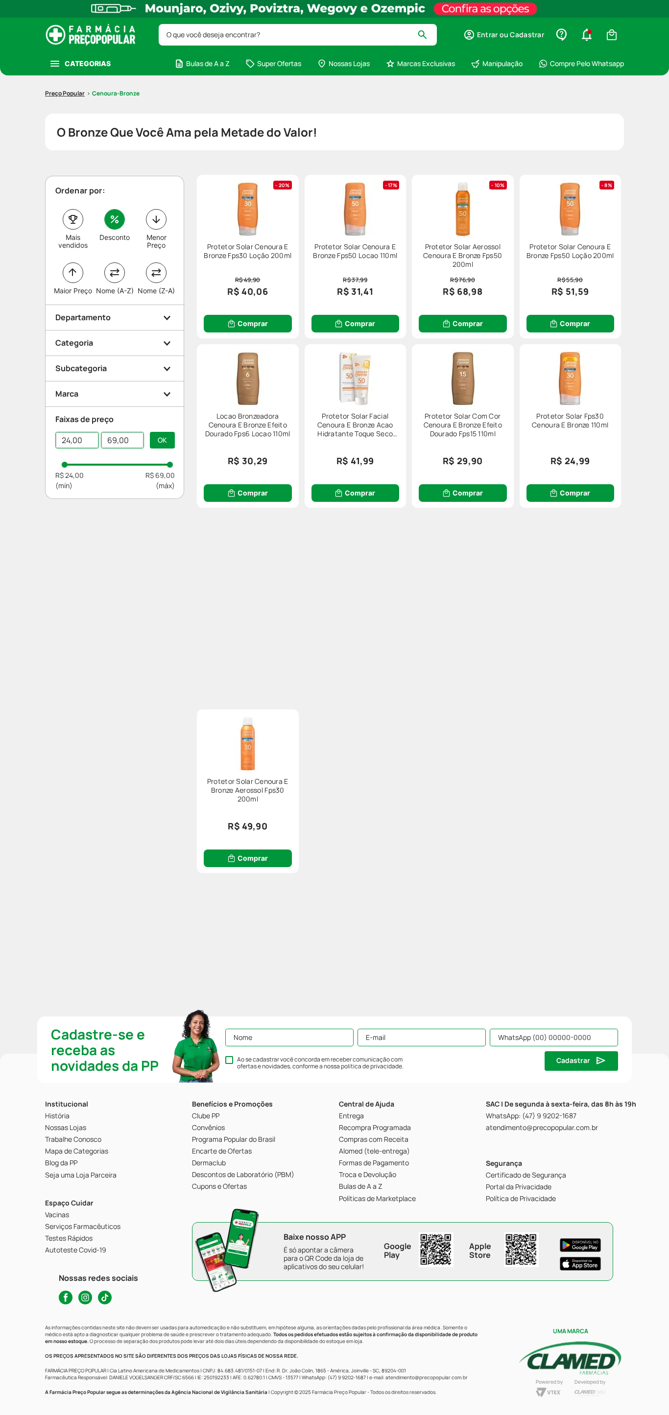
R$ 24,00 (69, 475)
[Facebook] (65, 1297)
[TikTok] (105, 1297)
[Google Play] (580, 1245)
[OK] (162, 440)
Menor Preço (156, 241)
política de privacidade (371, 1066)
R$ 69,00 (160, 475)
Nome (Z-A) (156, 290)
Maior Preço (73, 290)
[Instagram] (85, 1297)
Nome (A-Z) (115, 290)
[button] (503, 35)
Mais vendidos (73, 241)
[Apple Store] (580, 1264)
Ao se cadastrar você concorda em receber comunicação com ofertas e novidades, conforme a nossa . (320, 1063)
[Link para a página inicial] (65, 93)
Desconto (114, 237)
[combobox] (298, 35)
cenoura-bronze (116, 93)
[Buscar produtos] (427, 35)
